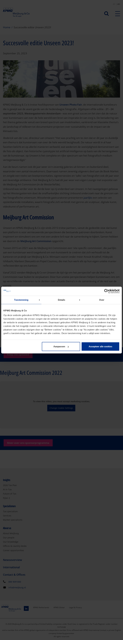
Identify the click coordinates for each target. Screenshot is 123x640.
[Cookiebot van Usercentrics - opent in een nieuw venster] (106, 291)
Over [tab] (101, 299)
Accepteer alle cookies (100, 346)
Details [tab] (61, 299)
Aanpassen (59, 346)
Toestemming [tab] (21, 299)
